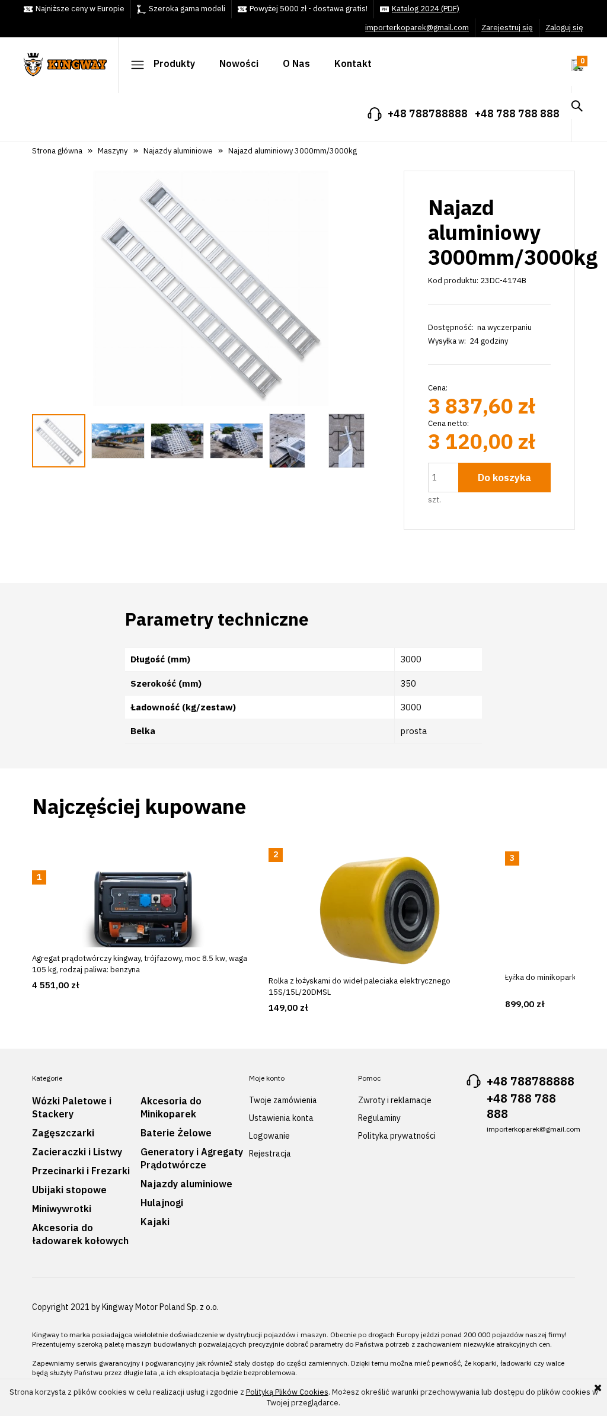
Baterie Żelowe (176, 1133)
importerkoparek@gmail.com (417, 28)
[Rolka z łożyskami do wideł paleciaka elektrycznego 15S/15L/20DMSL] (380, 912)
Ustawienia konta (281, 1118)
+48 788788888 (428, 113)
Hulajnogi (161, 1203)
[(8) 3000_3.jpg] (58, 440)
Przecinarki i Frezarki (81, 1171)
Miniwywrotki (61, 1209)
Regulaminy (379, 1118)
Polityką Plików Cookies (287, 1392)
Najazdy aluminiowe (186, 1184)
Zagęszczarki (63, 1133)
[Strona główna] (71, 60)
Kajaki (155, 1222)
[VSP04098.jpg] (346, 441)
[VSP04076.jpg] (177, 441)
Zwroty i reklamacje (395, 1100)
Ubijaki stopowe (69, 1190)
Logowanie (269, 1135)
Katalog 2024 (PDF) (425, 9)
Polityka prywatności (397, 1135)
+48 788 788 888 (517, 113)
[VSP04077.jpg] (236, 441)
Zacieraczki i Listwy (77, 1152)
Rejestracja (270, 1153)
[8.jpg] (118, 441)
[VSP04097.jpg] (287, 441)
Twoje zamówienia (283, 1100)
